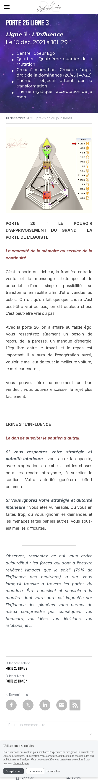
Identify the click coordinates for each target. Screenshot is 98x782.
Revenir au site (20, 695)
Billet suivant (15, 676)
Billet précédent (18, 663)
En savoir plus (21, 763)
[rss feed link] (75, 705)
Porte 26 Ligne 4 (16, 681)
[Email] (61, 705)
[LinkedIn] (44, 705)
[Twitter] (28, 705)
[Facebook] (11, 705)
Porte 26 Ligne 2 (16, 668)
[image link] (49, 6)
